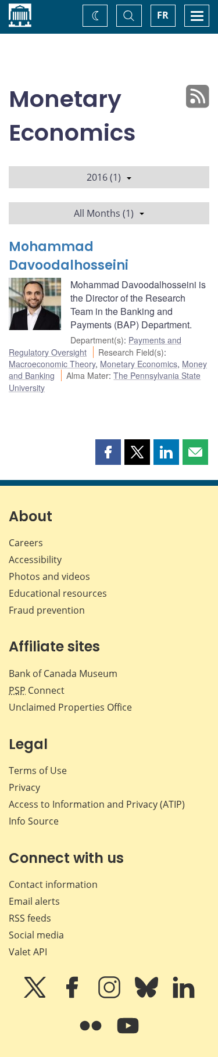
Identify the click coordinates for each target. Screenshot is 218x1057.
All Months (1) (104, 213)
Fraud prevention (47, 610)
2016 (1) (104, 177)
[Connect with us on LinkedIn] (183, 995)
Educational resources (58, 593)
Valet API (28, 951)
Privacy (24, 787)
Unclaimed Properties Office (70, 707)
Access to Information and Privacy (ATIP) (97, 804)
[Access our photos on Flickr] (91, 1033)
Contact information (53, 884)
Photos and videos (49, 576)
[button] (108, 452)
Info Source (34, 821)
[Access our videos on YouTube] (127, 1033)
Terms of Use (38, 770)
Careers (26, 542)
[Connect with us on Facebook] (73, 995)
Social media (36, 935)
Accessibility (35, 559)
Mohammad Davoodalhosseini (68, 256)
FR (163, 15)
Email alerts (34, 901)
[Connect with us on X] (36, 995)
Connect (37, 690)
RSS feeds (30, 918)
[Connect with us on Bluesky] (147, 995)
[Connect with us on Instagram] (110, 995)
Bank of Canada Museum (63, 673)
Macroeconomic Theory (52, 364)
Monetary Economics (138, 364)
